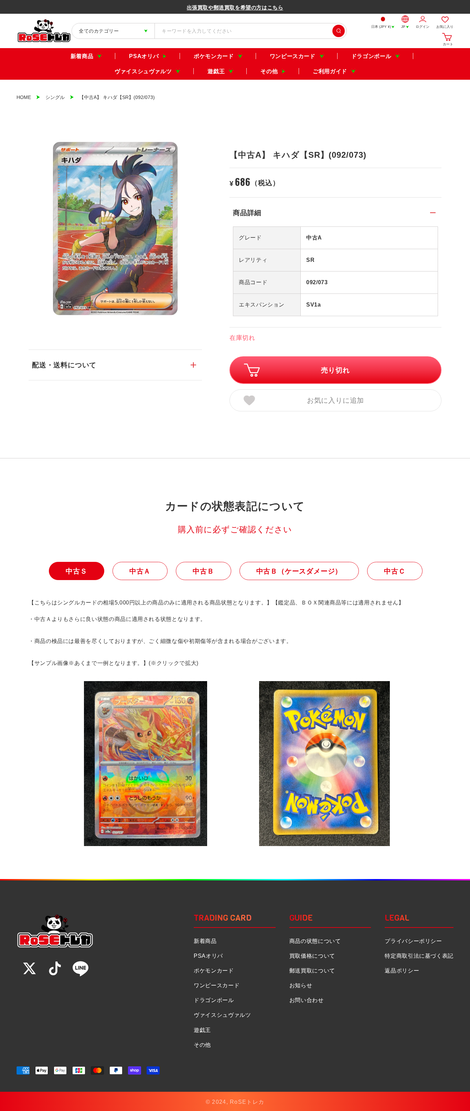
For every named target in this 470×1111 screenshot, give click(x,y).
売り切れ (335, 370)
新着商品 (82, 56)
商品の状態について (315, 941)
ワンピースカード (293, 56)
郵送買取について (312, 971)
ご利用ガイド (330, 71)
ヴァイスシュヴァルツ (143, 71)
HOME (24, 97)
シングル (55, 97)
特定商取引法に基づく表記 (419, 956)
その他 (269, 71)
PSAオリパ (144, 56)
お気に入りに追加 (335, 400)
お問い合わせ (306, 1000)
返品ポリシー (402, 971)
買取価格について (312, 956)
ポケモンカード (214, 56)
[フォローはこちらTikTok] (55, 968)
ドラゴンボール (371, 56)
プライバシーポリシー (413, 941)
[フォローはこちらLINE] (80, 968)
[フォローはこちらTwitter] (29, 968)
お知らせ (300, 985)
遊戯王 (216, 71)
